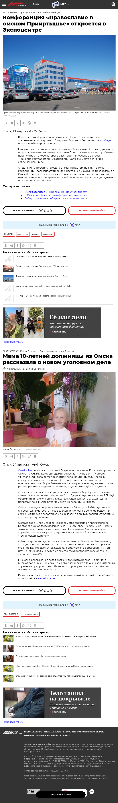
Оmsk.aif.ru (25, 470)
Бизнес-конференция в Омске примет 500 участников (42, 266)
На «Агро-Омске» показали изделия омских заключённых (43, 296)
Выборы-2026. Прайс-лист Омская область (83, 732)
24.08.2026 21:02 (10, 351)
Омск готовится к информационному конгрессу (56, 191)
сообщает (106, 140)
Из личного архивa (32, 449)
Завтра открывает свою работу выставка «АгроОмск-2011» (43, 286)
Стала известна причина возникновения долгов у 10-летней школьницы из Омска (55, 676)
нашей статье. (47, 578)
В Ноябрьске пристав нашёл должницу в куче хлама (41, 656)
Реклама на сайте (33, 732)
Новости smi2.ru (13, 341)
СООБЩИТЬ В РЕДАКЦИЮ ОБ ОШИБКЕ (53, 735)
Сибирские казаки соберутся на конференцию (55, 198)
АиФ (13, 116)
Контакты (29, 735)
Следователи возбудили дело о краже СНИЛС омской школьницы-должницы (53, 646)
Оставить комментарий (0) (92, 210)
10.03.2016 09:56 (10, 12)
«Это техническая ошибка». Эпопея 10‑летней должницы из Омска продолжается (55, 666)
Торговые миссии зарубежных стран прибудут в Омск (42, 276)
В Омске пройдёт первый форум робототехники (56, 195)
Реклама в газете (52, 732)
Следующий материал (60, 795)
